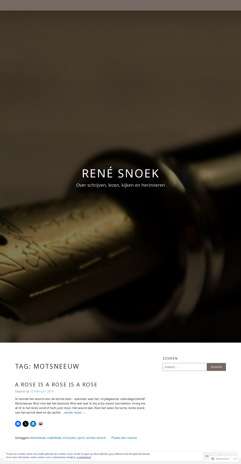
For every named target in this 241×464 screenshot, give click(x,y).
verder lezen (75, 412)
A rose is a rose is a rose (56, 384)
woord (101, 438)
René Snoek (120, 173)
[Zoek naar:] (194, 367)
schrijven (69, 438)
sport (81, 438)
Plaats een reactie (124, 438)
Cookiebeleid (84, 457)
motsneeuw (37, 438)
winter (90, 438)
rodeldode (54, 438)
